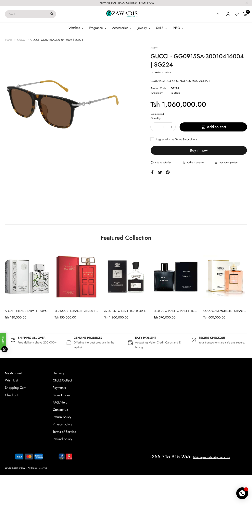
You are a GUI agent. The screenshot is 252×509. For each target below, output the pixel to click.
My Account (13, 373)
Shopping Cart (15, 387)
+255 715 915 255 (169, 456)
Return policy (62, 417)
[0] (245, 14)
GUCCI (21, 40)
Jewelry (142, 28)
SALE (160, 28)
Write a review (163, 72)
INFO (177, 28)
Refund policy (62, 439)
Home (9, 40)
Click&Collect (62, 380)
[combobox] (30, 14)
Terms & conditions (186, 140)
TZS (217, 14)
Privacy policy (62, 424)
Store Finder (61, 395)
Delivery (58, 373)
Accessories (120, 28)
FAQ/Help (60, 402)
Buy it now (199, 150)
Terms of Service (64, 431)
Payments (59, 387)
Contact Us (60, 409)
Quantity (155, 118)
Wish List (11, 380)
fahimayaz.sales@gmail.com (211, 457)
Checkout (11, 395)
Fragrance (96, 28)
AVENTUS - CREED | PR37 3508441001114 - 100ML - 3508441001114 (145, 311)
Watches (75, 28)
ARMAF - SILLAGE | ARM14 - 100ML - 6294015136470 (37, 311)
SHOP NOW (146, 3)
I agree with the (176, 140)
